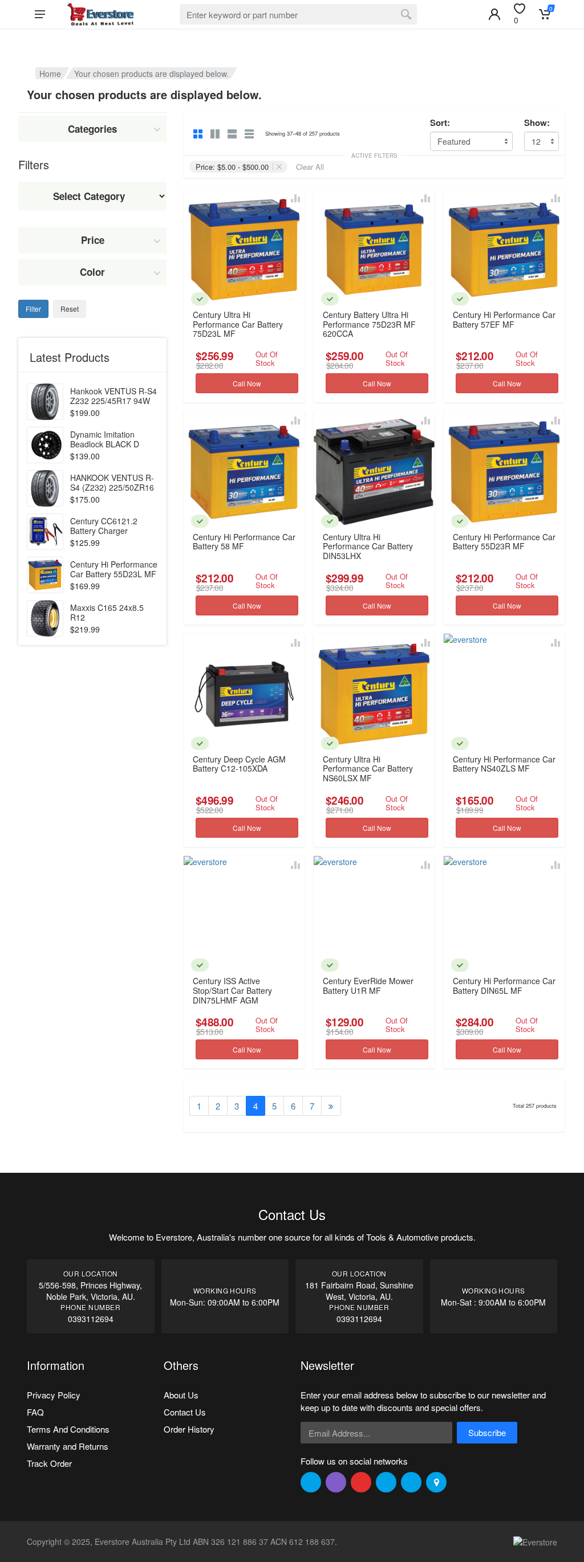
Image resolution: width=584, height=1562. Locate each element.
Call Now (247, 383)
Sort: (440, 123)
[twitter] (311, 1482)
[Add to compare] (295, 198)
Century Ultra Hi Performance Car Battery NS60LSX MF (368, 768)
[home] (100, 14)
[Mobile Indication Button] (494, 14)
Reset (69, 308)
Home (50, 73)
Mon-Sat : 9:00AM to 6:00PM (493, 1302)
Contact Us (185, 1412)
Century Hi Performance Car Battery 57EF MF (504, 319)
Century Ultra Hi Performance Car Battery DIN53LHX (368, 546)
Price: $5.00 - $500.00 (232, 166)
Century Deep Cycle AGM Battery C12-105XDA (239, 763)
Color (92, 272)
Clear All (310, 166)
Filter (33, 308)
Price (92, 240)
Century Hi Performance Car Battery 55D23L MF (113, 569)
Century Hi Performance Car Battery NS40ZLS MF (504, 763)
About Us (181, 1395)
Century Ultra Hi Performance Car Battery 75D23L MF (238, 324)
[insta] (336, 1482)
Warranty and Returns (67, 1446)
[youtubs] (411, 1482)
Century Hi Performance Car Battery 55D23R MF (504, 541)
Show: (537, 123)
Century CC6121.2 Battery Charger (103, 525)
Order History (189, 1429)
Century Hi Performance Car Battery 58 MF (244, 541)
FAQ (35, 1412)
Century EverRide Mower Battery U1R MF (368, 985)
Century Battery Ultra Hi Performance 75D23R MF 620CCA (369, 324)
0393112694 (90, 1318)
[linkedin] (386, 1482)
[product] (45, 402)
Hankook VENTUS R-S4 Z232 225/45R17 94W (113, 395)
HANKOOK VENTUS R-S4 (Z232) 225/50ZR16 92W (112, 487)
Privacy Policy (53, 1395)
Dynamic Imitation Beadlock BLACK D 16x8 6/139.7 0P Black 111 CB (110, 449)
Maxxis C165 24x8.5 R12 (107, 612)
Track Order (49, 1463)
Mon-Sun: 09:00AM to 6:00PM (224, 1302)
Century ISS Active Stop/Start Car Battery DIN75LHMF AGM (232, 990)
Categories (92, 129)
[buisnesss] (436, 1482)
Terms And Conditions (68, 1429)
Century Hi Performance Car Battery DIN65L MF (504, 985)
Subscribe (487, 1432)
